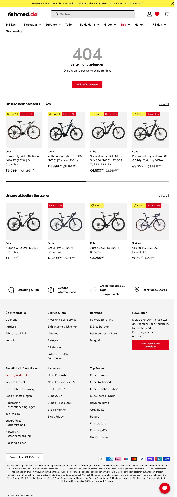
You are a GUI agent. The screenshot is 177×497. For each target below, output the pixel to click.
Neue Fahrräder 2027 (62, 382)
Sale (123, 24)
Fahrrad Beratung (101, 319)
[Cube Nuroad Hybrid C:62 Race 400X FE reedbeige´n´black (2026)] (24, 130)
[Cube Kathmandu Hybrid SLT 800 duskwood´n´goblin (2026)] (66, 130)
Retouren (53, 340)
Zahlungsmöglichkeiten (62, 326)
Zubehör (51, 24)
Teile (68, 24)
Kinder (107, 24)
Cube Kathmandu (101, 382)
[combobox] (93, 14)
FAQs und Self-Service (62, 319)
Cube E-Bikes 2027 (60, 402)
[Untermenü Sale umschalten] (129, 24)
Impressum (13, 413)
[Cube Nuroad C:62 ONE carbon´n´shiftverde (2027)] (24, 221)
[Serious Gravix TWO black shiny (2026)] (150, 221)
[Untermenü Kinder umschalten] (115, 24)
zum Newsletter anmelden (150, 345)
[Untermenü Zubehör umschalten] (60, 24)
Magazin (95, 340)
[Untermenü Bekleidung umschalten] (98, 24)
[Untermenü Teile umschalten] (74, 24)
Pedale (94, 416)
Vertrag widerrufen (18, 375)
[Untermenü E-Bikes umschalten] (18, 24)
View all (164, 104)
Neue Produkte (57, 375)
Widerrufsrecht (15, 382)
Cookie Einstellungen (19, 396)
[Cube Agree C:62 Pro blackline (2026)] (108, 221)
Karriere (11, 326)
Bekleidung (87, 24)
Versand (53, 333)
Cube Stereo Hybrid (102, 396)
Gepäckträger (99, 437)
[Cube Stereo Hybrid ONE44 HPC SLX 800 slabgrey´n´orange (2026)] (108, 130)
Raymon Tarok (99, 402)
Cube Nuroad (98, 375)
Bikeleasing (55, 347)
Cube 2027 (55, 396)
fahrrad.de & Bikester (23, 495)
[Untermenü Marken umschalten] (147, 24)
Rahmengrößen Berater (105, 333)
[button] (157, 14)
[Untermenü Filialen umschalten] (165, 24)
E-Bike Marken (57, 409)
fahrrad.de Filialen (17, 333)
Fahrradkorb (98, 423)
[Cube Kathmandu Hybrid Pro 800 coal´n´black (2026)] (150, 130)
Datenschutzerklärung (20, 389)
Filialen (157, 24)
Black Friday (56, 416)
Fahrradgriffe (98, 430)
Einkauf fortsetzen (87, 84)
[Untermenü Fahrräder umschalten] (40, 24)
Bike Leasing (14, 31)
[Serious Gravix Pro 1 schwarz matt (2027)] (66, 221)
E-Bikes (11, 24)
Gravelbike (97, 409)
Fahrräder (30, 24)
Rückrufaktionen (16, 442)
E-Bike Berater (99, 326)
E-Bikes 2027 (56, 389)
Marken (139, 24)
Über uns (11, 319)
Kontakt (11, 340)
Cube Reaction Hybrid (104, 389)
